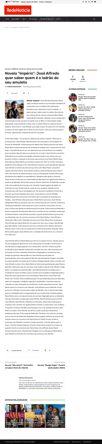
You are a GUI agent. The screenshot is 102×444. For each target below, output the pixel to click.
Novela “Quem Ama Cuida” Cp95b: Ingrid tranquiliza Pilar (15, 424)
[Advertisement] (51, 47)
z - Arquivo (14, 27)
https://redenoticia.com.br (27, 380)
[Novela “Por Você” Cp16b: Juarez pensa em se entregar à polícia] (35, 416)
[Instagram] (86, 1)
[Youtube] (95, 1)
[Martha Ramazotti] (12, 383)
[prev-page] (6, 432)
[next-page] (10, 432)
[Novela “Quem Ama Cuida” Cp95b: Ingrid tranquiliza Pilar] (15, 416)
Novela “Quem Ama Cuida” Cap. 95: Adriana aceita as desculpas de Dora (87, 129)
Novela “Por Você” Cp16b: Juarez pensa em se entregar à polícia (35, 424)
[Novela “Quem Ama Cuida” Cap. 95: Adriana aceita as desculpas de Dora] (73, 128)
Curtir (72, 76)
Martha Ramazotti (14, 86)
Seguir (82, 76)
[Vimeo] (92, 1)
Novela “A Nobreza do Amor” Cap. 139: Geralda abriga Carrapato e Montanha (55, 423)
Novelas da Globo (34, 69)
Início (7, 27)
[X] (89, 1)
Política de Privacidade (61, 442)
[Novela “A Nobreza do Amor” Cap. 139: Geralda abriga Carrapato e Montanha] (55, 416)
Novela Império (24, 27)
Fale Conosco (76, 442)
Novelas (22, 69)
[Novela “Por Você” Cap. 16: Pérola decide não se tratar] (73, 139)
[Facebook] (83, 1)
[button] (94, 19)
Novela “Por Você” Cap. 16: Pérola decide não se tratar (87, 139)
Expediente (87, 442)
